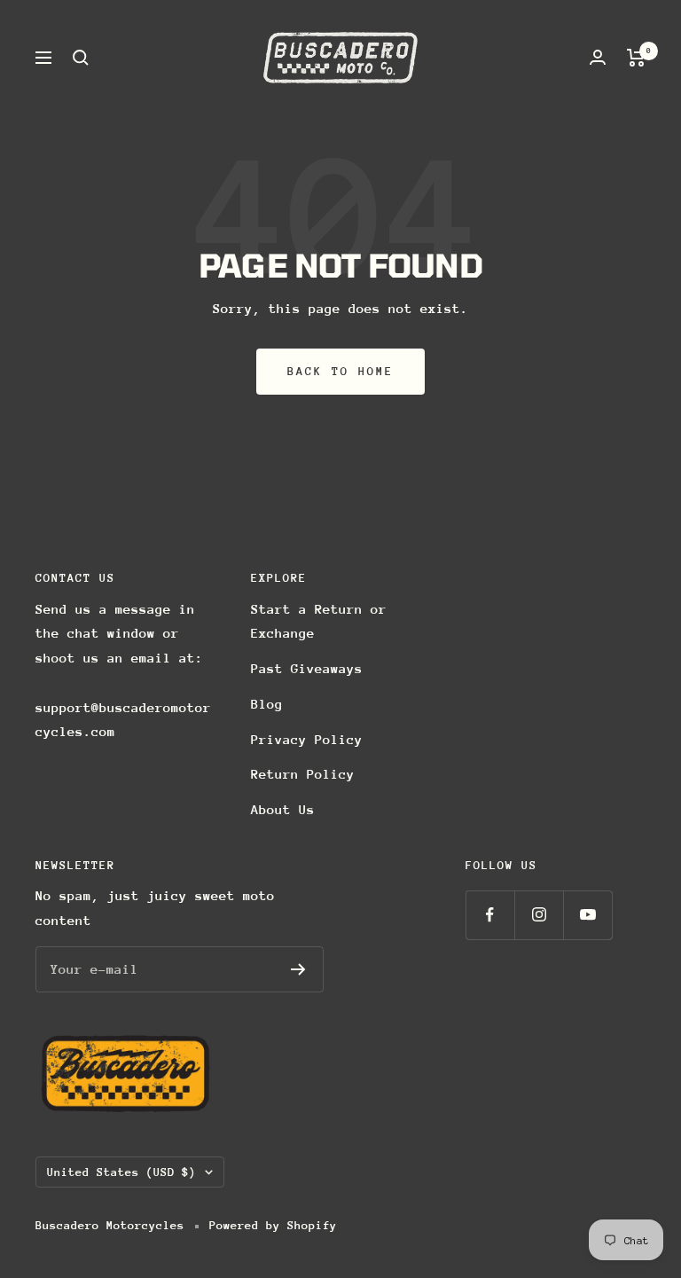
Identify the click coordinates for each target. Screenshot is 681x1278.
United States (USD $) (121, 1172)
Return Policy (303, 773)
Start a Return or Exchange (319, 621)
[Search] (81, 58)
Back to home (340, 371)
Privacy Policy (307, 739)
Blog (267, 703)
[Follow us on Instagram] (538, 914)
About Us (283, 809)
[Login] (598, 57)
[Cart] (636, 58)
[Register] (298, 969)
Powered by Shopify (273, 1225)
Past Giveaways (307, 668)
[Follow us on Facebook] (490, 914)
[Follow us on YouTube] (587, 914)
